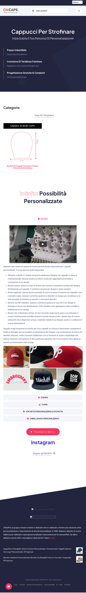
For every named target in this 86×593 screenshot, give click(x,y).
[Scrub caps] (22, 142)
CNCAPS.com (44, 580)
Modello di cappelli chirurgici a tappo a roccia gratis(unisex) (22, 167)
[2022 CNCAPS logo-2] (10, 8)
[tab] (43, 219)
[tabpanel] (43, 308)
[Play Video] (43, 244)
